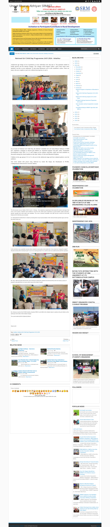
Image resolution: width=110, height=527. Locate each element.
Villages (17, 49)
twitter (86, 1)
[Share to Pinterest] (18, 334)
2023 (76, 112)
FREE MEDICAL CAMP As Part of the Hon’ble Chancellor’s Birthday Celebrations (36, 53)
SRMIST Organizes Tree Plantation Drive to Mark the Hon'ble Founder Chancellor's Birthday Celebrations (86, 159)
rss (93, 1)
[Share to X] (15, 334)
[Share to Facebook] (16, 334)
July (77, 77)
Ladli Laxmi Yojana (77, 141)
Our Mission (41, 49)
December (78, 67)
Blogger (98, 526)
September (78, 73)
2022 (76, 114)
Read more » (26, 356)
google (90, 1)
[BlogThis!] (13, 334)
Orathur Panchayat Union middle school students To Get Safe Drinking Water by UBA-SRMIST (85, 162)
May (77, 81)
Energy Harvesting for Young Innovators (83, 151)
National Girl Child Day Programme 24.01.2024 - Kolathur (37, 58)
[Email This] (11, 334)
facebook (88, 1)
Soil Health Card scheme (79, 138)
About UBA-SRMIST (51, 49)
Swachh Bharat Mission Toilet (80, 139)
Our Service (33, 49)
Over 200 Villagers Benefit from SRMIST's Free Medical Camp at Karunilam (84, 153)
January (78, 87)
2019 (76, 120)
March (77, 83)
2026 (76, 61)
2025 (76, 63)
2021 (76, 116)
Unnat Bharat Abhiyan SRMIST (31, 6)
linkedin (95, 1)
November (78, 69)
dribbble (97, 1)
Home (12, 49)
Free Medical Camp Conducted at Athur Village (85, 129)
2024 (76, 65)
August (77, 75)
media (59, 49)
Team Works (25, 49)
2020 (76, 118)
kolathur (15, 332)
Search (98, 49)
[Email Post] (20, 334)
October (78, 71)
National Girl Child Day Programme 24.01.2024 (29, 332)
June (77, 79)
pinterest (99, 1)
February (78, 85)
